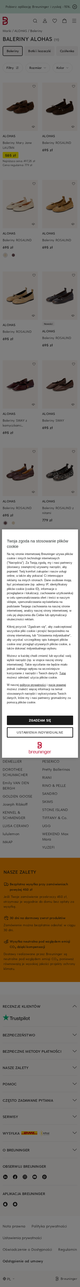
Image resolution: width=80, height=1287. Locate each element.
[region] (40, 643)
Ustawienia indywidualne (40, 732)
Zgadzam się (40, 720)
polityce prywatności (33, 684)
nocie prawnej (57, 684)
